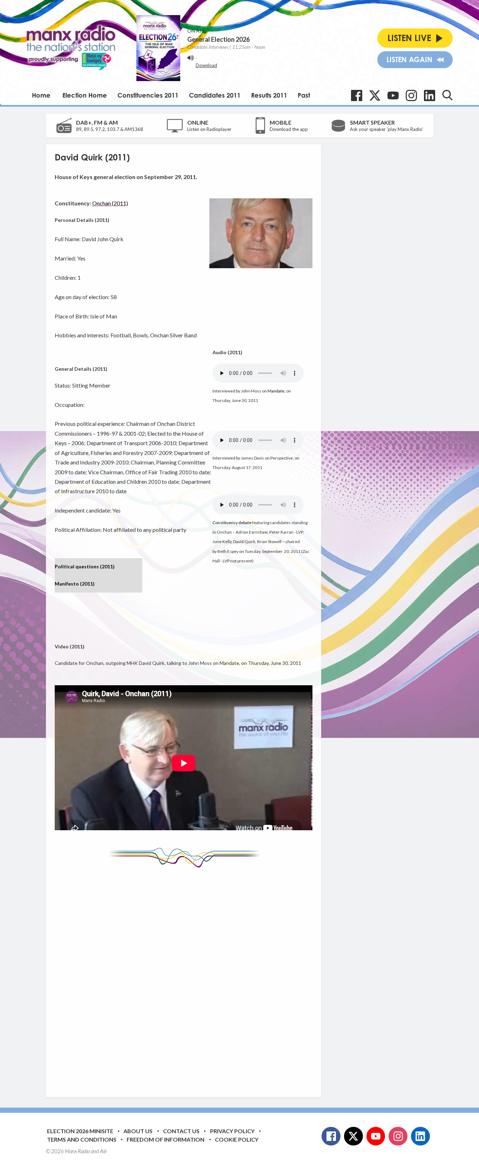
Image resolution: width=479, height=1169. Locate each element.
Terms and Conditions (81, 1139)
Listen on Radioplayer (209, 129)
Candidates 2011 (215, 95)
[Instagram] (411, 95)
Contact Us (181, 1131)
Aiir (103, 1151)
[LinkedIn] (429, 95)
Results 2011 (269, 95)
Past (304, 95)
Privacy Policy (232, 1131)
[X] (374, 95)
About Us (138, 1131)
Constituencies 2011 (147, 95)
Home (41, 95)
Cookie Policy (236, 1139)
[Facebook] (356, 95)
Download (206, 65)
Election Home (84, 95)
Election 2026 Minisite (80, 1131)
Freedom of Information (165, 1139)
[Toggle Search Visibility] (447, 95)
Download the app (289, 129)
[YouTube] (393, 95)
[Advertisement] (186, 977)
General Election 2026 (218, 39)
